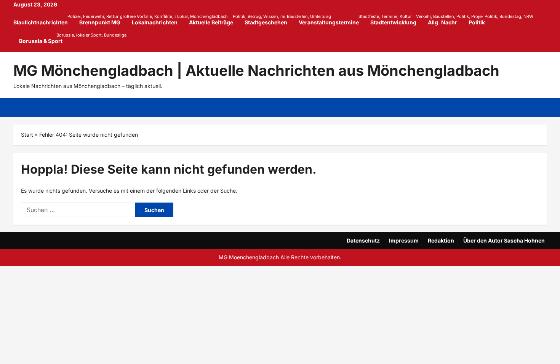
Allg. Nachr (442, 22)
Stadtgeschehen (269, 20)
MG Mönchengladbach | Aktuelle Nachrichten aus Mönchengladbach (256, 70)
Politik (480, 20)
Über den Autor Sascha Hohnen (504, 240)
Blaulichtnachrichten (43, 20)
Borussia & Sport (40, 38)
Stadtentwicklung (396, 20)
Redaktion (441, 240)
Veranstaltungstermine (332, 20)
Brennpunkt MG (102, 20)
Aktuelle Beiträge (214, 20)
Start (27, 134)
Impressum (404, 240)
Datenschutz (363, 240)
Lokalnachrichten (157, 20)
